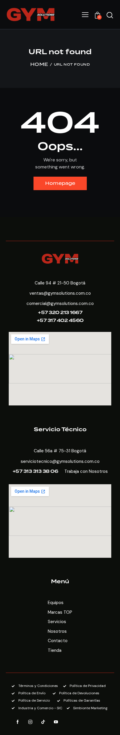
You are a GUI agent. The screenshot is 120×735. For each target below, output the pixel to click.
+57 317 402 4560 (60, 320)
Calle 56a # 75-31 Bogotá (60, 451)
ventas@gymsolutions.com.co (60, 293)
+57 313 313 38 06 (35, 471)
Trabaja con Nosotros (86, 471)
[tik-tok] (43, 722)
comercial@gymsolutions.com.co (60, 303)
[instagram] (30, 722)
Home (39, 64)
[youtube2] (56, 722)
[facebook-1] (17, 722)
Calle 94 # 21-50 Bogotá (60, 283)
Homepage (60, 183)
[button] (85, 14)
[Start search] (110, 15)
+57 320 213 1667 (60, 313)
